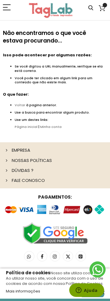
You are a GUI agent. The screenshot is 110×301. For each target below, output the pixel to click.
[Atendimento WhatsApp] (97, 269)
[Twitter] (68, 256)
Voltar (20, 105)
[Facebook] (42, 256)
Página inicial (26, 126)
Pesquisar (91, 8)
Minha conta (51, 126)
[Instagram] (55, 256)
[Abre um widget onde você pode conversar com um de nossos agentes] (86, 290)
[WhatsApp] (29, 256)
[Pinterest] (81, 256)
